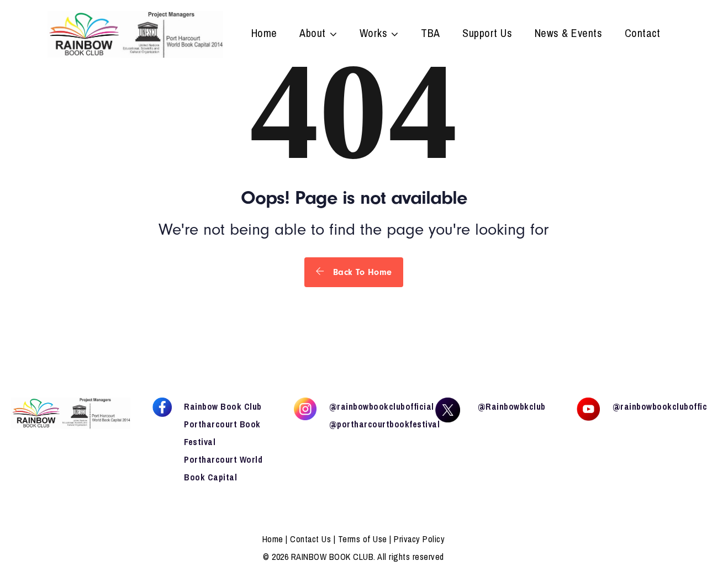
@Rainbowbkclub (512, 406)
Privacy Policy (419, 539)
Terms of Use (362, 539)
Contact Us (310, 539)
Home (264, 34)
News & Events (569, 34)
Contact (643, 34)
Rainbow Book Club (223, 406)
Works (374, 34)
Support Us (487, 34)
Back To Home (361, 272)
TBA (430, 34)
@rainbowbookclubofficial (381, 406)
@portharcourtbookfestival (384, 424)
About (312, 34)
